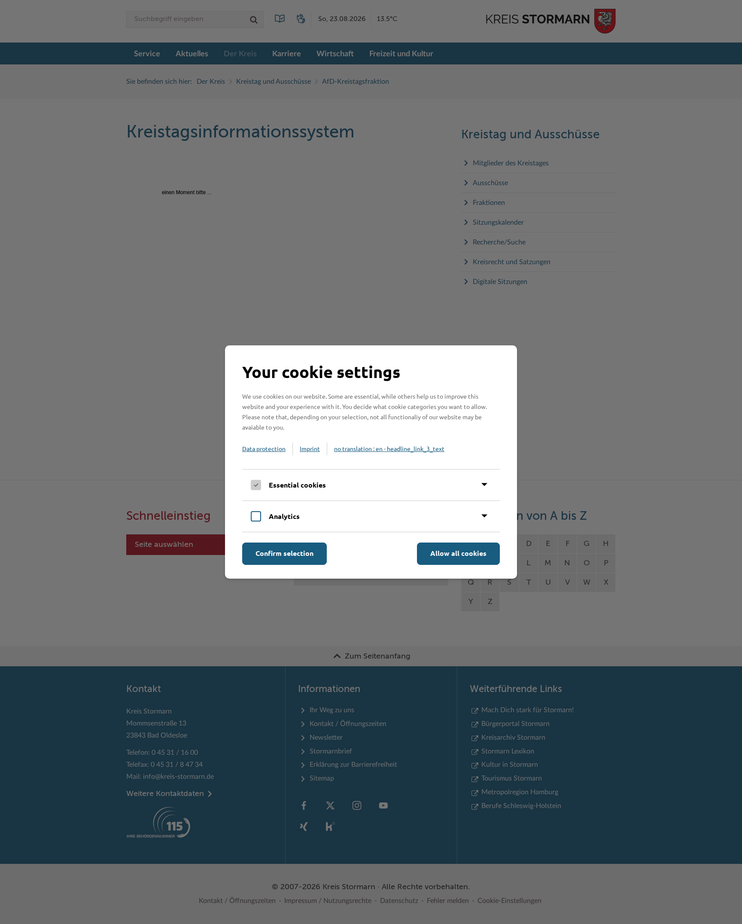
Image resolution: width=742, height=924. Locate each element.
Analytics (284, 516)
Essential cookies (297, 484)
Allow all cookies (458, 553)
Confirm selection (284, 553)
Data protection (264, 448)
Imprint (310, 448)
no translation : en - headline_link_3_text (389, 448)
